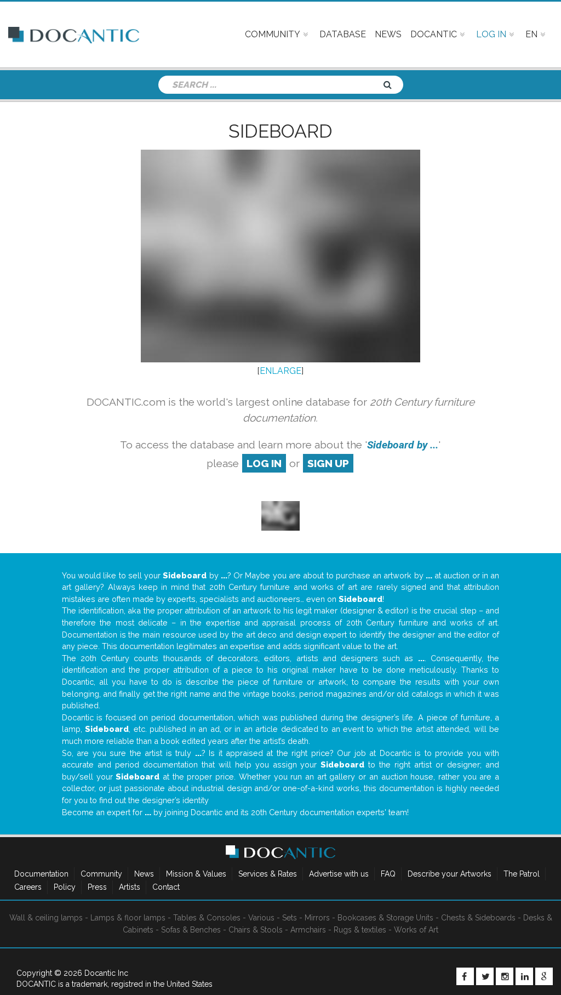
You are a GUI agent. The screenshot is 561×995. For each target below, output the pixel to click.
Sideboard (280, 131)
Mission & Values (196, 873)
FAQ (388, 873)
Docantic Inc (106, 973)
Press (97, 887)
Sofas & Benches (191, 929)
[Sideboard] (280, 515)
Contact (166, 887)
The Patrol (521, 873)
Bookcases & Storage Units (385, 917)
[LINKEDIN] (524, 976)
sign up (328, 463)
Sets (289, 917)
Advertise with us (339, 873)
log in (264, 463)
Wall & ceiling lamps (46, 917)
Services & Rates (267, 873)
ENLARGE (280, 371)
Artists (129, 887)
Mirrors (317, 917)
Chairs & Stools (255, 929)
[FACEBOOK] (465, 976)
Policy (65, 887)
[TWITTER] (485, 976)
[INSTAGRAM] (504, 976)
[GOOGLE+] (544, 976)
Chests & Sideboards (478, 917)
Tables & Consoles (207, 917)
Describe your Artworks (449, 873)
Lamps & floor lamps (127, 917)
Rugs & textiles (360, 929)
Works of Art (416, 929)
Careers (28, 887)
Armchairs (308, 929)
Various (261, 917)
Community (101, 873)
